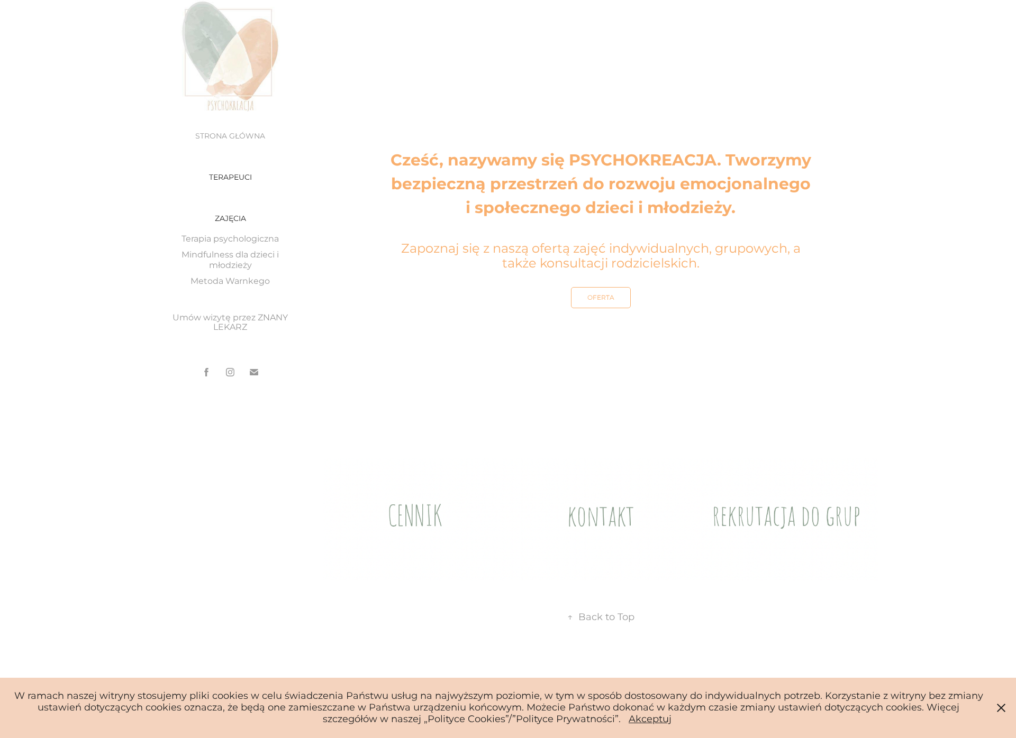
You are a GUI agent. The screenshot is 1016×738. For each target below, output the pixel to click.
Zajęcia (230, 219)
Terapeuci (230, 177)
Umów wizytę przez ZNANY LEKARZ (230, 322)
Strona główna (230, 136)
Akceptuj (650, 719)
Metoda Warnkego (230, 281)
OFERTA (600, 298)
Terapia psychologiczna (230, 239)
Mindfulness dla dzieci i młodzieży (230, 260)
